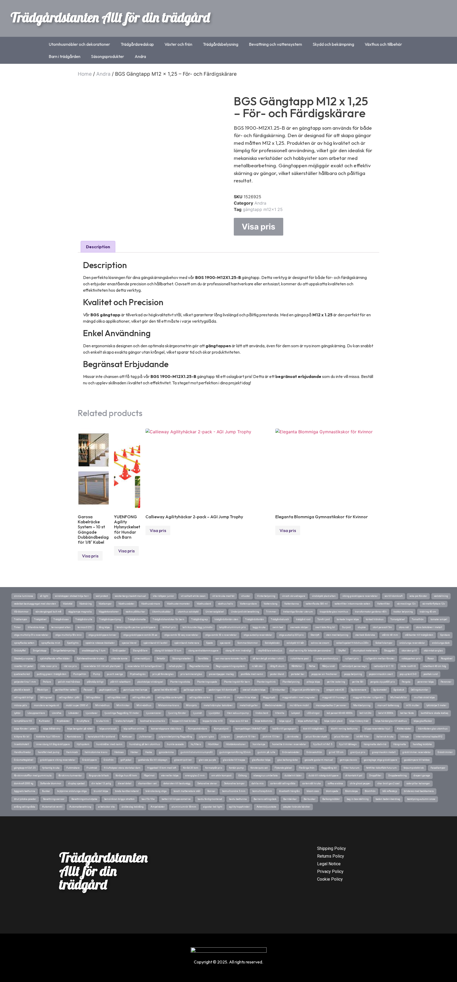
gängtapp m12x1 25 (263, 209)
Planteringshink (266, 682)
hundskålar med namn (109, 744)
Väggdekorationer (109, 611)
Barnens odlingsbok (265, 799)
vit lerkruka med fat (223, 596)
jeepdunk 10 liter (246, 736)
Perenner (446, 682)
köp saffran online (134, 728)
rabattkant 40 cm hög (434, 666)
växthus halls (225, 603)
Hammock (72, 752)
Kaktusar (127, 736)
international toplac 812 (429, 736)
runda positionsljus (327, 658)
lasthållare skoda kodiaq (434, 713)
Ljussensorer (153, 713)
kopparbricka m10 (213, 721)
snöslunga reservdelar (412, 643)
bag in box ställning (358, 799)
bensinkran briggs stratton (119, 799)
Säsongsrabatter (181, 658)
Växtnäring (85, 603)
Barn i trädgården (64, 56)
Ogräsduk (399, 689)
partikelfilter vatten (66, 689)
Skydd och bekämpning (333, 44)
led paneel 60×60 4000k (340, 713)
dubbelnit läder (293, 775)
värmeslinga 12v (406, 603)
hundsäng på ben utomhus (144, 744)
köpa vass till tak (239, 721)
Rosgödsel (447, 658)
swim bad (277, 627)
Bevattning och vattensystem (275, 44)
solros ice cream (320, 643)
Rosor (430, 658)
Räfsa (312, 666)
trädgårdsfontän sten (226, 619)
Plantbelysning (291, 682)
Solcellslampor (383, 643)
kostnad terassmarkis (152, 721)
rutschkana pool (299, 658)
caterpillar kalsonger (418, 783)
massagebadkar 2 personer (331, 705)
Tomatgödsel (397, 619)
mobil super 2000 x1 (77, 705)
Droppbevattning (397, 775)
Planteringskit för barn (237, 682)
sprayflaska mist (50, 643)
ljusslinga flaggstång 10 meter (121, 713)
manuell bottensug (388, 705)
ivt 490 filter (362, 736)
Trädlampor (20, 619)
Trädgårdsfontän (254, 619)
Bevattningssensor (54, 799)
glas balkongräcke (287, 760)
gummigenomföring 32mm (235, 752)
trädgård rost (303, 619)
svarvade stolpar (299, 627)
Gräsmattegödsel (23, 760)
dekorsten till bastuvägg (176, 783)
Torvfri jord (323, 619)
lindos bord (261, 713)
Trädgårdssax (60, 619)
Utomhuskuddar (161, 611)
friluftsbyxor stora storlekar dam (122, 768)
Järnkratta (293, 736)
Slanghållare (140, 650)
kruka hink (102, 721)
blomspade (332, 791)
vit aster (245, 596)
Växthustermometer (178, 603)
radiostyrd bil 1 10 (384, 666)
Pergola (406, 682)
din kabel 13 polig (101, 783)
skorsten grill (409, 650)
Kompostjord (221, 728)
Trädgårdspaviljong (110, 619)
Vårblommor (21, 611)
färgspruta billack (99, 775)
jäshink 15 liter (271, 736)
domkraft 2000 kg (23, 783)
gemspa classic (348, 760)
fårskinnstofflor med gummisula (33, 775)
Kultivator (44, 721)
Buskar (46, 791)
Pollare (47, 682)
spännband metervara (186, 643)
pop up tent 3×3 (408, 674)
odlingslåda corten (199, 697)
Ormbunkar (278, 689)
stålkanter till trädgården (419, 635)
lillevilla (279, 713)
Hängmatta (399, 744)
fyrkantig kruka (51, 768)
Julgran (225, 736)
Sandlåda (203, 658)
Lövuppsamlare (36, 713)
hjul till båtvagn (348, 744)
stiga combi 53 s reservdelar (221, 635)
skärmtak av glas (433, 650)
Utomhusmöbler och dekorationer (79, 44)
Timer (17, 627)
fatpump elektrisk (414, 768)
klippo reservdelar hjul (377, 728)
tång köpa (104, 627)
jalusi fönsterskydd (316, 736)
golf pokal (126, 760)
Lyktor (17, 713)
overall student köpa (254, 689)
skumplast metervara (365, 650)
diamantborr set (147, 783)
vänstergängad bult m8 (48, 611)
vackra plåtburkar (135, 611)
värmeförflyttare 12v (433, 603)
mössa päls (20, 705)
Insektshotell (21, 744)
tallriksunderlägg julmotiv (197, 627)
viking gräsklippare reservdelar (360, 596)
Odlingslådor (93, 697)
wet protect (102, 596)
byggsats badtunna (24, 791)
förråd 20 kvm (190, 768)
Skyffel (342, 650)
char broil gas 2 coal (388, 783)
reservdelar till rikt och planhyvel (102, 666)
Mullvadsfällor (398, 697)
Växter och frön (178, 44)
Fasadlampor (438, 768)
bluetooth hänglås (289, 791)
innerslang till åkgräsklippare (53, 744)
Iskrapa (404, 736)
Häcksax (119, 752)
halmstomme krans (96, 752)
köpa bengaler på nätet (80, 728)
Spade (209, 643)
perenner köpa (425, 682)
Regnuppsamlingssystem (230, 666)
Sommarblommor (247, 643)
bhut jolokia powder (25, 799)
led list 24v (365, 713)
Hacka (148, 752)
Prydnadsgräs (137, 674)
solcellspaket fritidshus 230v (352, 643)
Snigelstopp (39, 650)
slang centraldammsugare (203, 650)
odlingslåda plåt (141, 697)
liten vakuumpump (238, 713)
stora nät (404, 627)
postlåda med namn (252, 674)
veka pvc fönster (418, 596)
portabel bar (297, 674)
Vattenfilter (383, 603)
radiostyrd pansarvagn (354, 666)
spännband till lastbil (155, 643)
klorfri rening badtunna (344, 728)
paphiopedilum (107, 689)
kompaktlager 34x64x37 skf (250, 728)
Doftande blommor (50, 783)
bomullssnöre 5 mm (233, 791)
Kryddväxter (63, 721)
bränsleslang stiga (156, 791)
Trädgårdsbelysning (220, 44)
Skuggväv (389, 650)
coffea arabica (335, 783)
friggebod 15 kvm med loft (161, 768)
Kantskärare (74, 736)
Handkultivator (22, 752)
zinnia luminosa (23, 596)
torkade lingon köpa (348, 619)
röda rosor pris (48, 666)
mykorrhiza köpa (246, 697)
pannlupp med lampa (135, 689)
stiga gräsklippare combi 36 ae (140, 635)
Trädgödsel (40, 619)
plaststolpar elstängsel (150, 682)
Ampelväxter (157, 806)
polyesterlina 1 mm (25, 682)
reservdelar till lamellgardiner (144, 666)
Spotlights (73, 643)
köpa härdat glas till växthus (391, 721)
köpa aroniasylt (108, 728)
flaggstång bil (329, 768)
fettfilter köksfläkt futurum (381, 768)
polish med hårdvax (69, 682)
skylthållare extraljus (270, 650)
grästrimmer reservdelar (417, 752)
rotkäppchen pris (411, 658)
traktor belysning (403, 611)
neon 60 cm (223, 697)
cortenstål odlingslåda (282, 783)
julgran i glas (206, 736)
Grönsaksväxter (291, 752)
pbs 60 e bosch (22, 689)
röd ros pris (70, 666)
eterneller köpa (170, 775)
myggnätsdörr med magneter (298, 697)
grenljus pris (357, 752)
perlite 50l (357, 682)
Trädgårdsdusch (280, 619)
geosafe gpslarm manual (319, 760)
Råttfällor (296, 666)
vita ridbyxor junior (163, 596)
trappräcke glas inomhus (334, 611)
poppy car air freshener (324, 674)
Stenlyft (314, 635)
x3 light (44, 596)
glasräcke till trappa (234, 760)
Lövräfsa (56, 713)
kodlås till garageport (284, 728)
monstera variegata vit (46, 705)
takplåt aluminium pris (232, 627)
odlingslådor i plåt (69, 697)
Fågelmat (149, 775)
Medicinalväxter (274, 705)
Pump (96, 674)
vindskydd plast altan (324, 596)
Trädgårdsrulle (83, 619)
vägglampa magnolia (80, 611)
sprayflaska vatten (24, 643)
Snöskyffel (20, 650)
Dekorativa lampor (234, 783)
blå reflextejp (389, 791)
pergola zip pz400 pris (382, 682)
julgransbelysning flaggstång (175, 736)
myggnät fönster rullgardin (368, 697)
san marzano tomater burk (230, 658)
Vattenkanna (291, 603)
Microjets (191, 705)
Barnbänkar (290, 799)
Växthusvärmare (150, 603)
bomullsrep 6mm (262, 791)
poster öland (277, 674)
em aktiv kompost (221, 775)
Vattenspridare (248, 603)
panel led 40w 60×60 (165, 689)
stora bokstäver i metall (429, 627)
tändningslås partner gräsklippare (136, 627)
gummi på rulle (266, 752)
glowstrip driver (183, 760)
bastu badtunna (238, 799)
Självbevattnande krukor (90, 658)
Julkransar (145, 736)
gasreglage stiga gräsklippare (380, 760)
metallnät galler (249, 705)
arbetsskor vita (106, 806)
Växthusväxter (126, 603)
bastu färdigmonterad (210, 799)
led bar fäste (407, 713)
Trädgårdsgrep (199, 619)
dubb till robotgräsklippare (324, 775)
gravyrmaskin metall (384, 752)
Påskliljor (42, 689)
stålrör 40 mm (390, 635)
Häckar (134, 752)
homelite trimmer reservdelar (289, 744)
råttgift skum (277, 666)
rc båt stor (257, 666)
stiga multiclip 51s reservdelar (31, 635)
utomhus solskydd (188, 611)
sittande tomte (119, 658)
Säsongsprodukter (107, 56)
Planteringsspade (207, 682)
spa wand (225, 643)
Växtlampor (105, 603)
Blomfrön (370, 791)
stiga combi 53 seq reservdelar (181, 635)
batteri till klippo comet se (176, 799)
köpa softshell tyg (307, 721)
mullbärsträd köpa (424, 697)
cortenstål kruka (311, 783)
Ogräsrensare (358, 689)
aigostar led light (212, 806)
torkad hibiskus (374, 619)
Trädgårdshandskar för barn (168, 619)
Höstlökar (213, 744)
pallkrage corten (193, 689)
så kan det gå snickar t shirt (268, 658)
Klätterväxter (404, 728)
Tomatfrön (418, 619)
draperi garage (422, 775)
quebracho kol (22, 674)
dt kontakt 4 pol (353, 775)
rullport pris (352, 658)
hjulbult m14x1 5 (322, 744)
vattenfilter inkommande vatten (352, 603)
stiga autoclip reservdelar (258, 635)
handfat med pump (48, 752)
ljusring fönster (177, 713)
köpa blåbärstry (51, 728)
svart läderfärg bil (325, 627)
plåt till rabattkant (120, 682)
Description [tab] (98, 246)
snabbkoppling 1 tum (94, 650)
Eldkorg (242, 775)
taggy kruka (259, 627)
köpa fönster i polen (25, 728)
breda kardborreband (127, 791)
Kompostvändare (197, 728)
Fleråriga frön (306, 768)
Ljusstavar (92, 713)
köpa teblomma (263, 721)
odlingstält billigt (23, 697)
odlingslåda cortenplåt (169, 697)
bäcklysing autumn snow (421, 799)
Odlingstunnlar (419, 689)
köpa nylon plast (333, 721)
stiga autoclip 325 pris (291, 635)
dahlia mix (257, 783)
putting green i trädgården (51, 674)
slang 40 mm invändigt (238, 650)
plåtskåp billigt (95, 682)
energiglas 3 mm (195, 775)
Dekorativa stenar (207, 783)
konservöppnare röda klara (166, 728)
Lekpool (295, 713)
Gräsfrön (109, 760)
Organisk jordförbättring (305, 689)
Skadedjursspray (23, 658)
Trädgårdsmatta (137, 619)
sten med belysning (337, 635)
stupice (362, 627)
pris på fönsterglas (162, 674)
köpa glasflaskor (423, 721)
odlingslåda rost (116, 697)
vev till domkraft (394, 596)
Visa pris (258, 226)
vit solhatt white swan (193, 596)
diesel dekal (124, 783)
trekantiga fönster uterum (298, 611)
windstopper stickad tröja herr (72, 596)
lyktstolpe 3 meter (436, 705)
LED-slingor (313, 713)
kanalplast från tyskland (101, 736)
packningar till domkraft (222, 689)
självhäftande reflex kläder (55, 658)
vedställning (441, 596)
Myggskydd (269, 697)
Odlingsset (46, 697)
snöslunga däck (441, 643)
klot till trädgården (313, 728)
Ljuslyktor (214, 713)
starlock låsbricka (365, 635)
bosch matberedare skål (186, 791)
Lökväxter (73, 713)
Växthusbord (204, 603)
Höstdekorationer (236, 744)
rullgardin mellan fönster (380, 658)
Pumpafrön (79, 674)
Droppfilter (375, 775)
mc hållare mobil (299, 705)
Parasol (88, 689)
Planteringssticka (180, 682)
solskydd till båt (295, 643)
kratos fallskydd (124, 721)
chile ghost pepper (360, 783)
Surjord (346, 627)
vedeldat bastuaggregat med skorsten (35, 603)
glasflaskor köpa (261, 760)
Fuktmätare (73, 768)
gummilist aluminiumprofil (197, 752)
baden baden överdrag (388, 799)
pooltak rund (430, 674)
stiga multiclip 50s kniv (68, 635)
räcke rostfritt (408, 666)
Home (85, 74)
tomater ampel (439, 619)
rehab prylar (175, 666)
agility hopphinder (239, 806)
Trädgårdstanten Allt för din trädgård (110, 17)
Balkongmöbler (331, 799)
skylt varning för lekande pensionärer (310, 650)
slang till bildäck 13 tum (167, 650)
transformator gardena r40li (371, 611)
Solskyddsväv (272, 643)
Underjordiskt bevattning (245, 611)
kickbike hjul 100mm (48, 736)
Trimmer (271, 611)
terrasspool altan (61, 627)
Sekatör (161, 658)
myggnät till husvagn (334, 697)
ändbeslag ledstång (133, 806)
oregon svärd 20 (335, 689)
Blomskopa (351, 791)
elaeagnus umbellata (266, 775)
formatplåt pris (213, 768)
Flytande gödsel (283, 768)
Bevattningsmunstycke (84, 799)
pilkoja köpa (313, 682)
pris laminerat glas (191, 674)
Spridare (445, 635)
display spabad (76, 783)
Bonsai (211, 791)
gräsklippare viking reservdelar (57, 760)
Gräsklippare (89, 760)
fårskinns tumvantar (70, 775)
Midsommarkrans (168, 705)
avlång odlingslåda (24, 806)
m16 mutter (412, 705)
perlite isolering (336, 682)
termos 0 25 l (84, 627)
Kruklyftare (83, 721)
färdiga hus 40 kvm (126, 775)
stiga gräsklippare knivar (102, 635)
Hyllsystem (83, 744)
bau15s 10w (148, 799)
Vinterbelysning (266, 596)
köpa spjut (285, 721)
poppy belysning (353, 674)
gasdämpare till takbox (416, 760)
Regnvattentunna (199, 666)
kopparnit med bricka (184, 721)
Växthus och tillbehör (383, 44)
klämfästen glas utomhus (432, 728)
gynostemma (166, 752)
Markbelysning (362, 705)
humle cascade (175, 744)
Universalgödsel (214, 611)
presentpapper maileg (221, 674)
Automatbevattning (80, 806)
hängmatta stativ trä (375, 744)
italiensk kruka (385, 736)
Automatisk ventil (52, 806)
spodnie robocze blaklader (100, 643)
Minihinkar (123, 705)
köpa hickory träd (358, 721)
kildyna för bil (21, 736)
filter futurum (351, 768)
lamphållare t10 (23, 721)
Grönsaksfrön (314, 752)
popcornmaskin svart (381, 674)
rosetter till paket (23, 666)
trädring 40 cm (428, 611)
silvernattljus (142, 658)
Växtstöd (67, 603)
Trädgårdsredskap (137, 44)
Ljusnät (197, 713)
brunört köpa (101, 791)
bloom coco (313, 791)
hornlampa (259, 744)
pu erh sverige (115, 674)
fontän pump (236, 768)
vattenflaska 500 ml (317, 603)
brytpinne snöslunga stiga (72, 791)
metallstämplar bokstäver (218, 705)
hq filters (196, 744)
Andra (140, 56)
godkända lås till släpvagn (152, 760)
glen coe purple (207, 760)
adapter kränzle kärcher (296, 806)
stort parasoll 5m (382, 627)
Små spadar (119, 650)
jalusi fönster (341, 736)
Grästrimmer (445, 752)
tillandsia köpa (36, 627)
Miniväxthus (102, 705)
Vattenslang (270, 603)
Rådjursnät (328, 666)
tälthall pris (169, 627)
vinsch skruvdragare (293, 596)
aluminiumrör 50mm (184, 806)
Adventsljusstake (266, 806)
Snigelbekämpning (64, 650)
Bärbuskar (310, 799)
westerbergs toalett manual (130, 596)
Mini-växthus (143, 705)
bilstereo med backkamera (419, 791)
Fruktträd (91, 768)
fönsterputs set (259, 768)
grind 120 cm (336, 752)
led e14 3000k (385, 713)
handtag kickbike (422, 744)
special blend (129, 643)
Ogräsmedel (380, 689)
